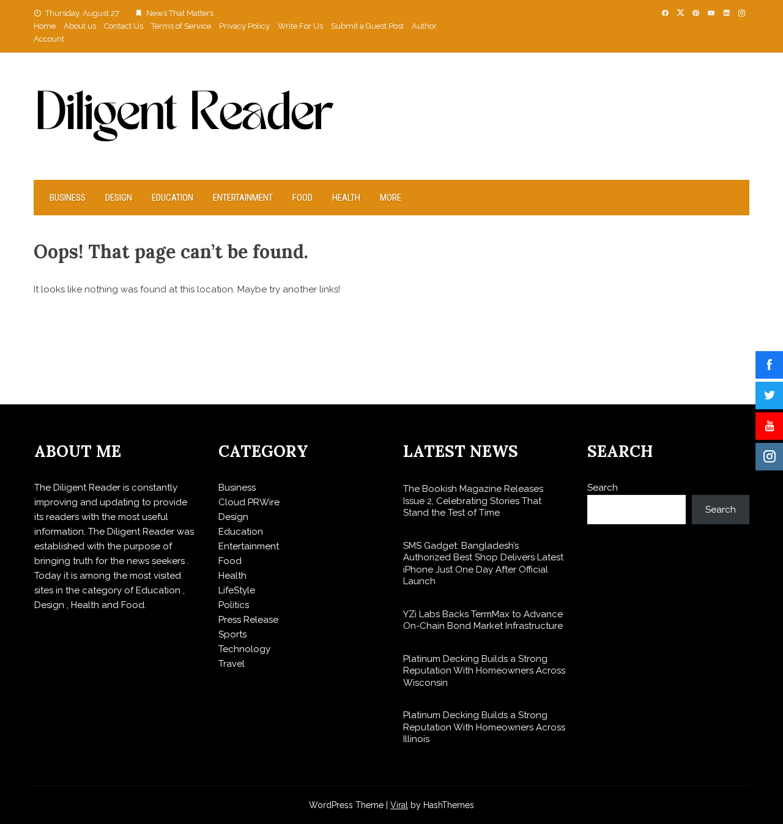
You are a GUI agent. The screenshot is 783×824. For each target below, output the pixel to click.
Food (302, 197)
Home (45, 26)
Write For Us (300, 26)
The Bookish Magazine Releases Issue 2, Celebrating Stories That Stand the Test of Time (473, 500)
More (390, 197)
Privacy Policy (244, 26)
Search (602, 487)
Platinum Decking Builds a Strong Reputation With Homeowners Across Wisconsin (484, 670)
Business (68, 197)
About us (80, 26)
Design (118, 197)
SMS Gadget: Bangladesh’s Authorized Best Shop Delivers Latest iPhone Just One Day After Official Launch (483, 563)
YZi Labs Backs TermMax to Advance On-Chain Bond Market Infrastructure (483, 620)
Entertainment (243, 197)
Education (172, 197)
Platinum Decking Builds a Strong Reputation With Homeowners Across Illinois (484, 727)
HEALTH (346, 197)
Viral (399, 805)
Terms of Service (181, 26)
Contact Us (123, 26)
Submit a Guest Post (367, 26)
